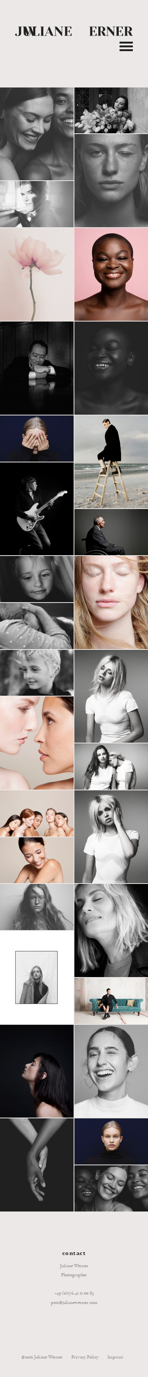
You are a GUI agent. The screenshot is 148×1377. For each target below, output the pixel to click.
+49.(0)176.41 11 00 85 (74, 1293)
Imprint (115, 1357)
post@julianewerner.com (74, 1302)
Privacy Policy (85, 1357)
